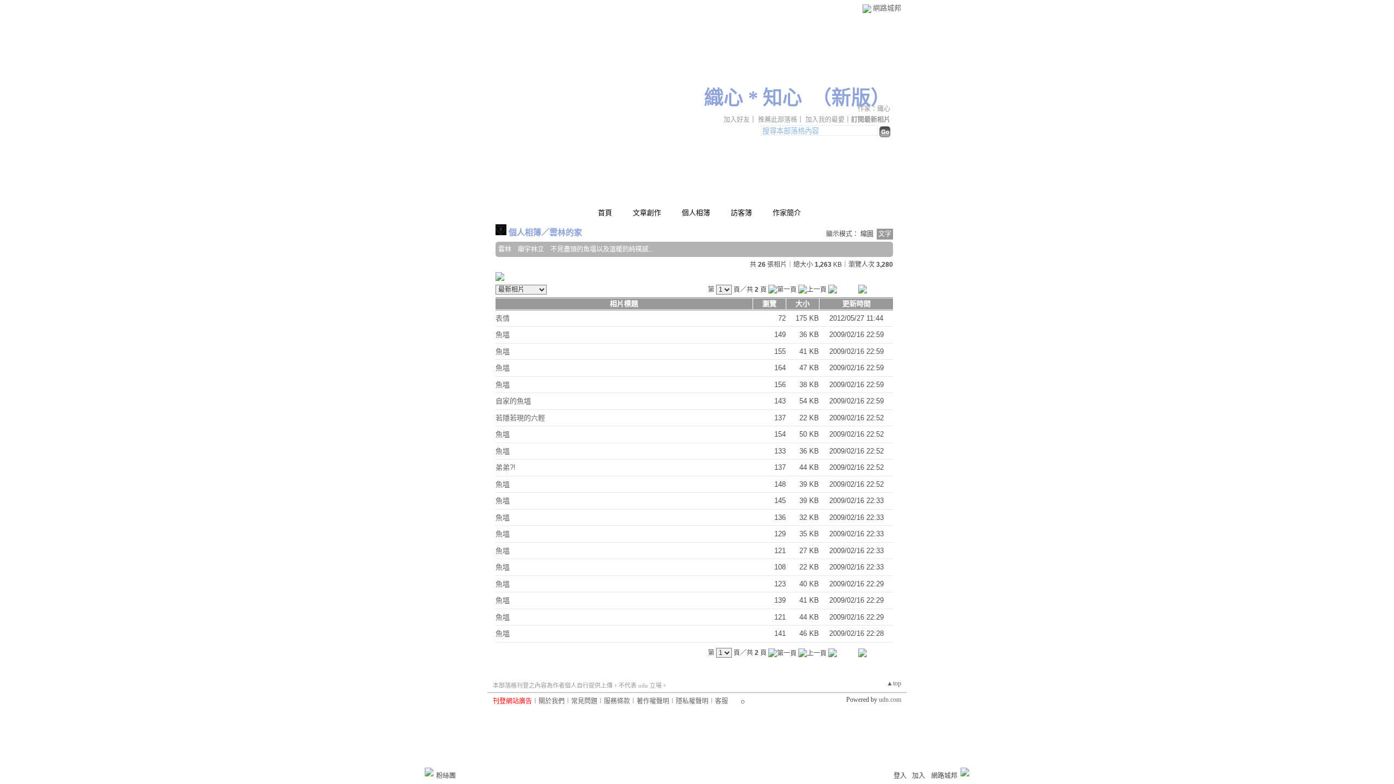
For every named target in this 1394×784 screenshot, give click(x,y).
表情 (503, 318)
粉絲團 (446, 776)
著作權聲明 (653, 701)
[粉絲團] (429, 772)
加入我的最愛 (825, 120)
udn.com (890, 699)
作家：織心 (874, 109)
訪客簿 (741, 213)
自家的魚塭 (513, 401)
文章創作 (647, 213)
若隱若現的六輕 (520, 418)
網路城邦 (887, 8)
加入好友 (737, 120)
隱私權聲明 (692, 701)
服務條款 (617, 701)
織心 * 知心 (753, 98)
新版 (851, 98)
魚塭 (503, 334)
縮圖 (866, 234)
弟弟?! (506, 467)
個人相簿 (696, 213)
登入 (900, 776)
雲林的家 (565, 232)
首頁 (605, 213)
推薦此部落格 (777, 120)
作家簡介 (787, 213)
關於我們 (552, 701)
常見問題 (584, 701)
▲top (893, 683)
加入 (918, 776)
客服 (721, 701)
